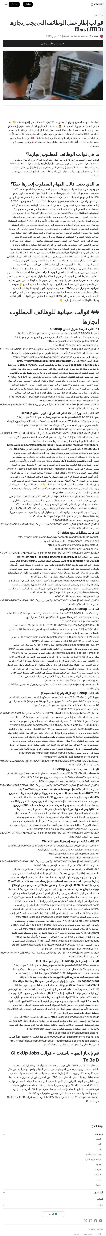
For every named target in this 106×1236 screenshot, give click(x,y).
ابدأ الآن (28, 4)
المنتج (99, 1144)
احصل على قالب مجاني (53, 43)
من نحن (98, 1179)
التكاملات (97, 1174)
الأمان (99, 1234)
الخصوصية (88, 1234)
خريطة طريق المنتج (93, 1159)
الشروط (76, 1234)
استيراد (98, 1185)
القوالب (98, 1169)
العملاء (98, 1164)
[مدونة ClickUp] (97, 4)
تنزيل (99, 1149)
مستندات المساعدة (93, 1154)
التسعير (98, 1139)
